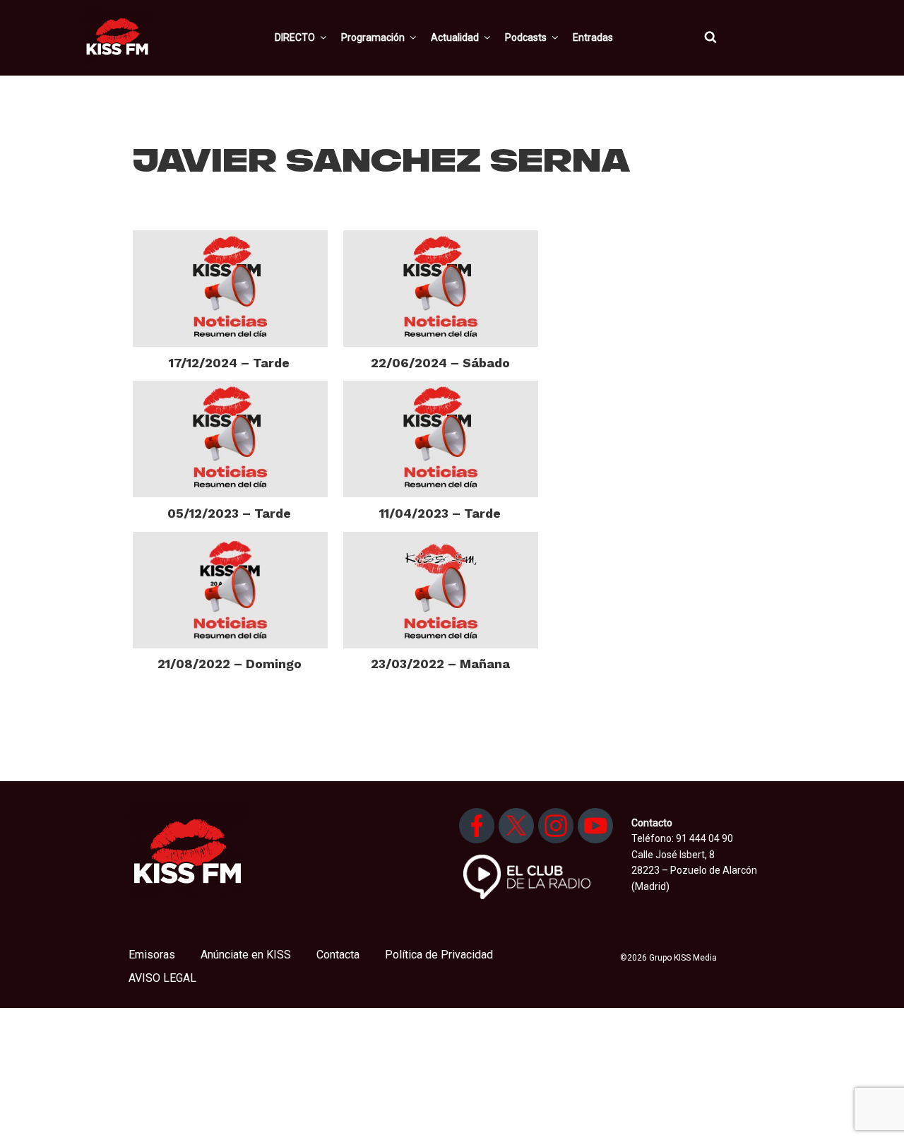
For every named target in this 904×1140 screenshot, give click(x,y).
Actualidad (455, 37)
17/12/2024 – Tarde (229, 362)
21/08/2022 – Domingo (229, 663)
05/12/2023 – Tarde (229, 513)
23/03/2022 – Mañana (440, 663)
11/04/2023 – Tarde (440, 513)
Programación (373, 37)
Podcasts (526, 37)
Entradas (593, 37)
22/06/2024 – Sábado (440, 362)
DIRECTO (295, 37)
